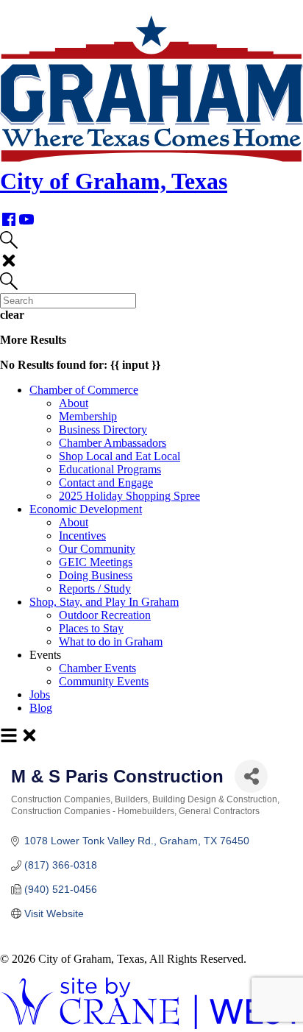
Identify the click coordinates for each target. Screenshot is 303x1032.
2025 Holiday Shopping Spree (129, 496)
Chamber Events (97, 668)
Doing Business (95, 575)
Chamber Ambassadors (112, 443)
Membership (88, 416)
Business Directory (103, 429)
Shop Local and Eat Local (119, 456)
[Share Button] (251, 776)
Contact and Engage (106, 482)
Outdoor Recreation (105, 615)
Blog (40, 707)
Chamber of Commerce (83, 390)
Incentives (82, 535)
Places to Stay (91, 628)
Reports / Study (95, 588)
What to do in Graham (111, 641)
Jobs (39, 694)
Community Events (104, 681)
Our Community (97, 548)
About (73, 403)
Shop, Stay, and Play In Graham (104, 601)
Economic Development (85, 509)
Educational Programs (110, 469)
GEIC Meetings (95, 562)
